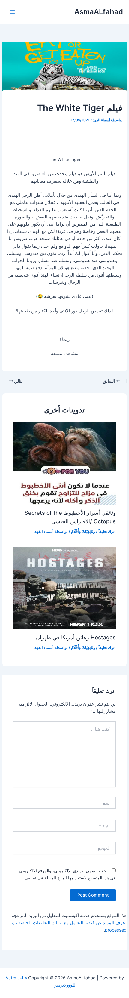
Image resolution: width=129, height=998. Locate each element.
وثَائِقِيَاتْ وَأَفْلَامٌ (83, 531)
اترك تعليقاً (107, 531)
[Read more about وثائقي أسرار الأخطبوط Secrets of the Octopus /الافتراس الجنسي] (64, 463)
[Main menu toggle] (12, 12)
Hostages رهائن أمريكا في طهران (76, 637)
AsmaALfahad (98, 11)
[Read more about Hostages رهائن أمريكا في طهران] (64, 587)
